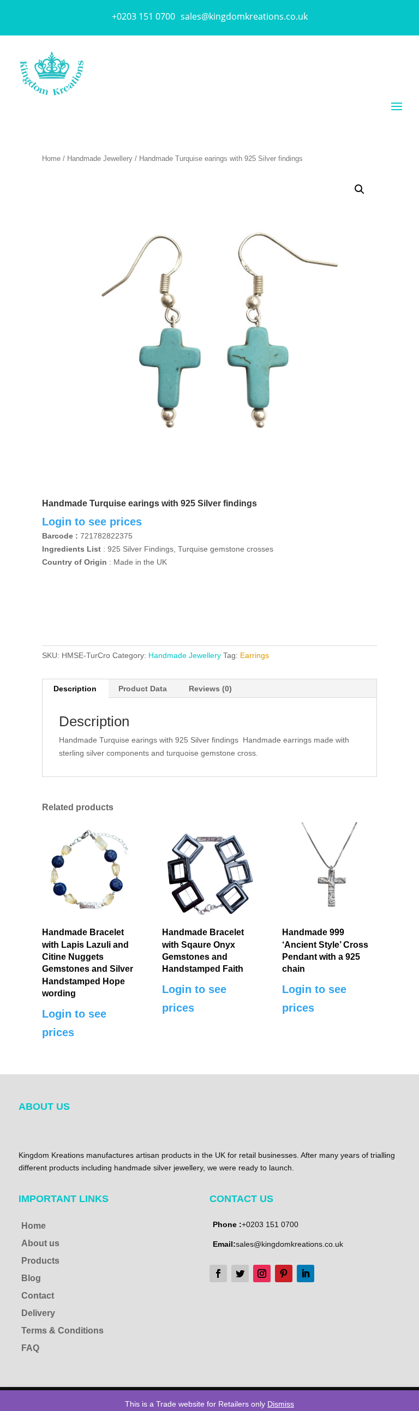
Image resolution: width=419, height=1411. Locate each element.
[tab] (75, 688)
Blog (31, 1278)
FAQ (30, 1348)
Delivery (38, 1313)
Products (40, 1260)
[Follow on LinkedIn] (305, 1273)
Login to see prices (92, 522)
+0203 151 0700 (143, 16)
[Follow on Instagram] (262, 1273)
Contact (37, 1295)
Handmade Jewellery (100, 158)
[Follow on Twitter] (240, 1273)
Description (75, 688)
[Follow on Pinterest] (283, 1273)
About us (40, 1243)
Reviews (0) (210, 688)
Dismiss (280, 1404)
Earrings (254, 655)
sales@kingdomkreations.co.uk (244, 16)
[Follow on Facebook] (218, 1273)
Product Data (142, 688)
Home (51, 158)
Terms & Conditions (62, 1330)
